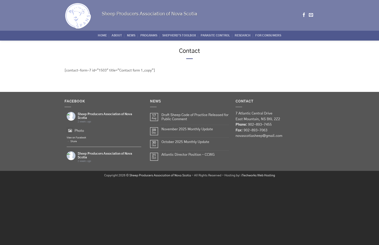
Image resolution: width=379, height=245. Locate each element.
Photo (79, 130)
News (131, 35)
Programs (148, 35)
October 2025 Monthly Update (185, 142)
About (117, 35)
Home (102, 35)
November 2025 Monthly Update (187, 129)
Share (73, 141)
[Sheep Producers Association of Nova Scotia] (79, 15)
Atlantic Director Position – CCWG (188, 154)
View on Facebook (76, 137)
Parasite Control (215, 35)
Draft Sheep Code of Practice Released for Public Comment (195, 117)
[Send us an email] (311, 15)
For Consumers (268, 35)
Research (242, 35)
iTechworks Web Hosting (258, 175)
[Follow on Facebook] (304, 15)
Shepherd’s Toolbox (179, 35)
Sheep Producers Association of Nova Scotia (160, 175)
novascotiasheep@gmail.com (259, 136)
